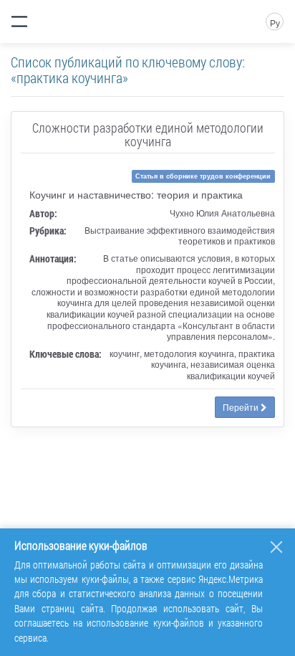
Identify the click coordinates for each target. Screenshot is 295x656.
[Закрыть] (276, 547)
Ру (275, 22)
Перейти (242, 407)
